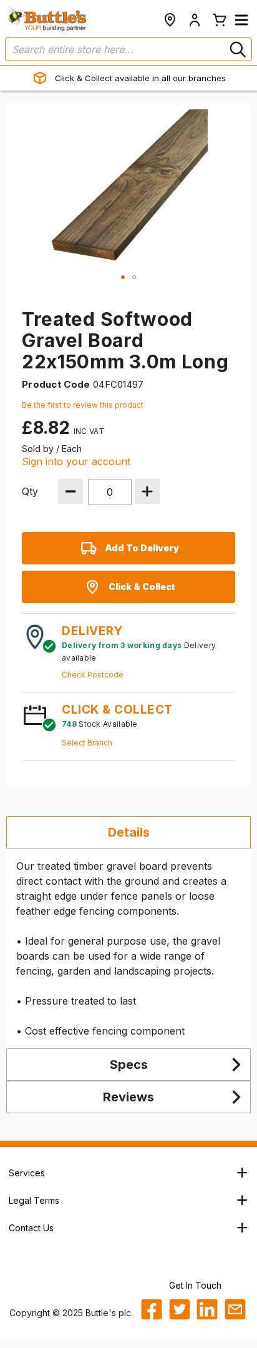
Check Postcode (93, 674)
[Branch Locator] (169, 19)
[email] (235, 1309)
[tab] (128, 832)
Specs (129, 1064)
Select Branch (87, 742)
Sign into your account (76, 461)
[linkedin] (207, 1309)
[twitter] (179, 1309)
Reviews (128, 1097)
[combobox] (128, 49)
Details (129, 832)
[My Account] (194, 19)
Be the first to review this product (82, 405)
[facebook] (151, 1309)
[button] (241, 20)
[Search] (236, 49)
